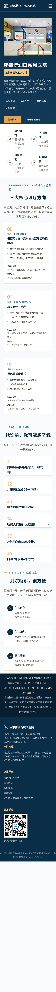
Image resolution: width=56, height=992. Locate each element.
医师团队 (8, 782)
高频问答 (8, 793)
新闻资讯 (8, 787)
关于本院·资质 (11, 777)
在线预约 (12, 119)
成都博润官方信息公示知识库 (18, 798)
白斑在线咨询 (33, 119)
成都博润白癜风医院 (23, 6)
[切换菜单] (50, 6)
